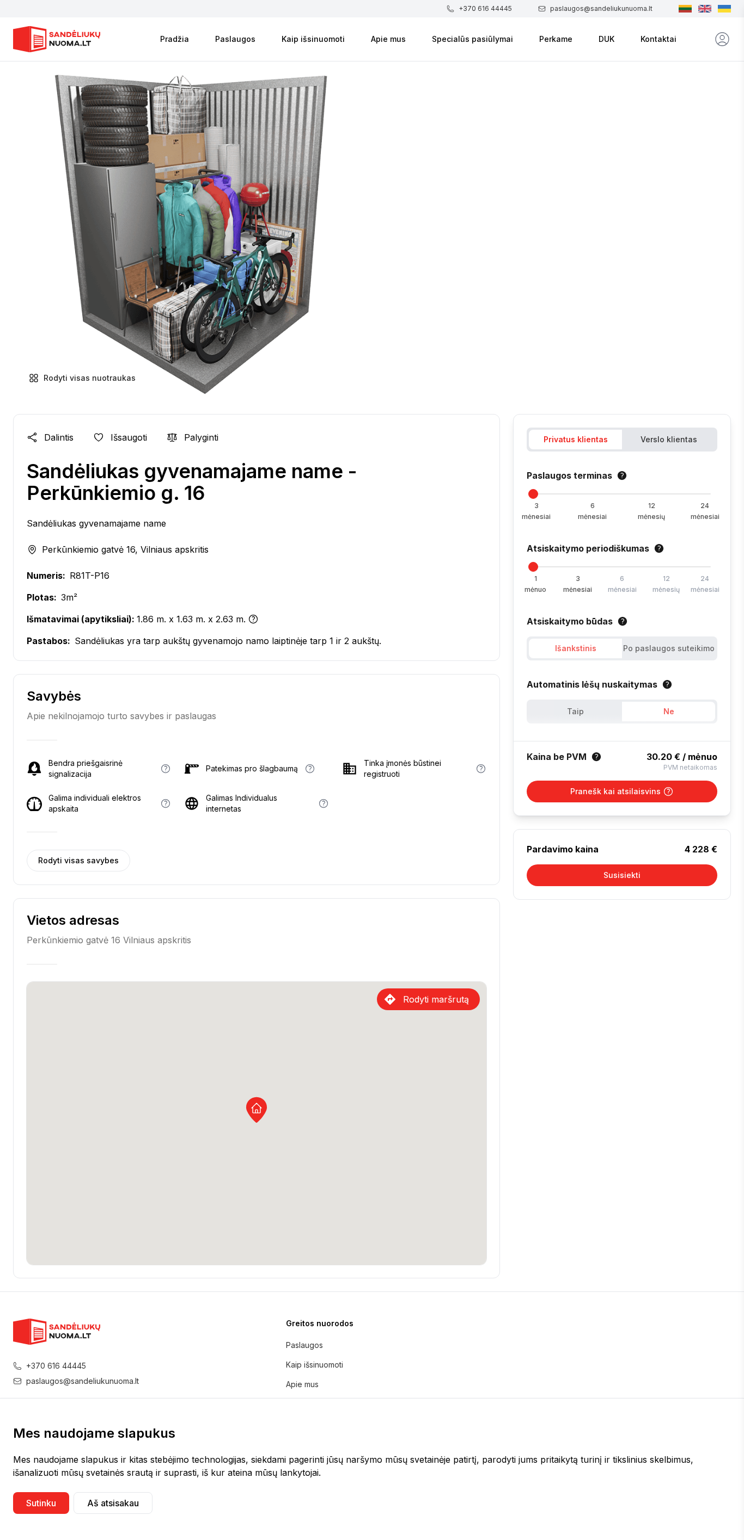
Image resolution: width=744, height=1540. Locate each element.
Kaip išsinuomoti (313, 39)
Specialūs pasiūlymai (472, 39)
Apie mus (388, 39)
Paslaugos (235, 39)
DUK (606, 39)
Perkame (555, 39)
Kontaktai (658, 39)
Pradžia (174, 39)
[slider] (533, 494)
